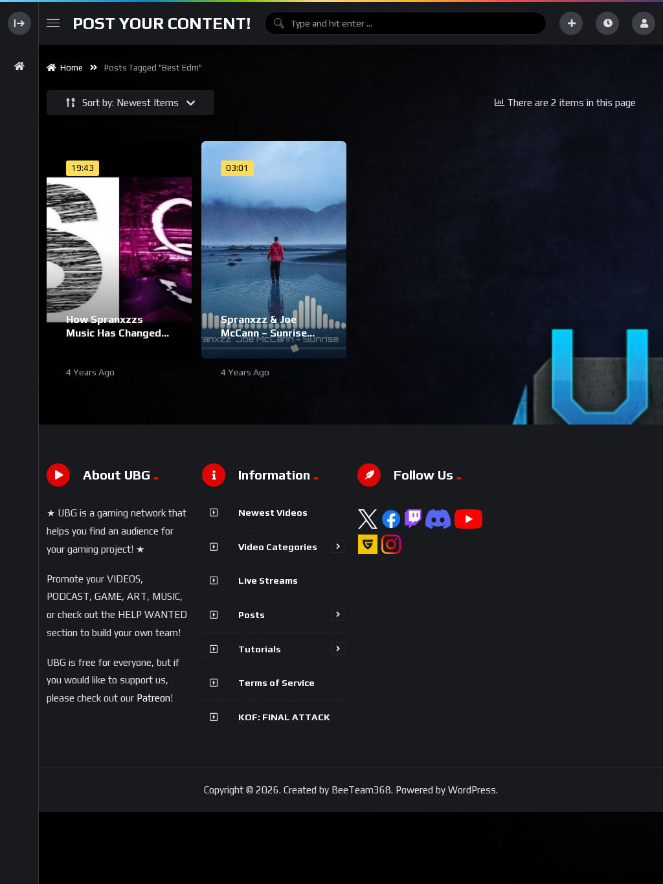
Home (69, 67)
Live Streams (268, 580)
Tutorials (259, 649)
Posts (251, 615)
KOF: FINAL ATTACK (284, 717)
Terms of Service (276, 683)
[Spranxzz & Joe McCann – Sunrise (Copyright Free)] (273, 250)
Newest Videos (273, 512)
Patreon (153, 697)
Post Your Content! (162, 23)
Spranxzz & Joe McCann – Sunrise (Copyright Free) (264, 333)
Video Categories (277, 547)
